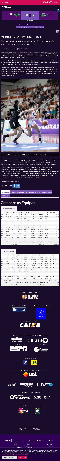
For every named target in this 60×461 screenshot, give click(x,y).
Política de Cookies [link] (7, 454)
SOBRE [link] (16, 443)
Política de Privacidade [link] (21, 454)
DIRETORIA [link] (17, 446)
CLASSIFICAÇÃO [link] (30, 443)
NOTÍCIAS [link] (51, 446)
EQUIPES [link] (28, 444)
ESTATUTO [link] (16, 444)
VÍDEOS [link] (50, 444)
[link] (47, 2)
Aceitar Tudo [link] (22, 457)
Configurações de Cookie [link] (9, 457)
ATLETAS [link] (28, 446)
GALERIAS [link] (51, 443)
